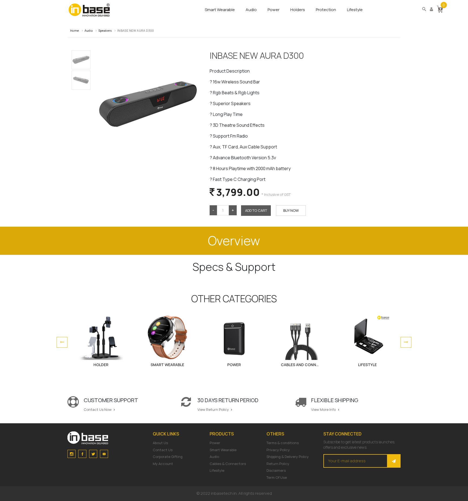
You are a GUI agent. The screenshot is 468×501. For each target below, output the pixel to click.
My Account (163, 463)
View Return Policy (213, 409)
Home (74, 30)
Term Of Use (276, 477)
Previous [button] (62, 342)
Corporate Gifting (168, 456)
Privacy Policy (278, 449)
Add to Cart (256, 210)
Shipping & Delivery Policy (287, 456)
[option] (100, 342)
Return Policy (277, 463)
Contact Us (163, 449)
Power (274, 9)
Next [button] (406, 342)
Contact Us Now (98, 409)
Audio (251, 9)
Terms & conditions (282, 442)
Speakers (105, 30)
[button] (440, 9)
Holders (297, 9)
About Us (160, 442)
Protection (326, 9)
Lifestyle (355, 9)
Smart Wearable (220, 9)
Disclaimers (276, 470)
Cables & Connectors (228, 463)
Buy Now (291, 210)
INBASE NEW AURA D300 (135, 30)
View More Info (324, 409)
